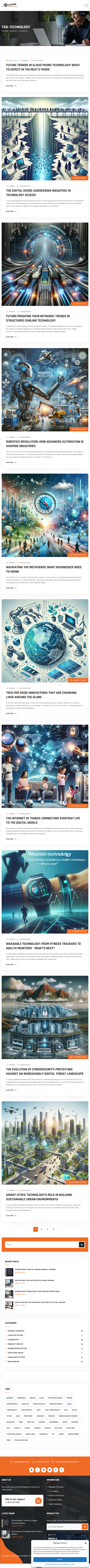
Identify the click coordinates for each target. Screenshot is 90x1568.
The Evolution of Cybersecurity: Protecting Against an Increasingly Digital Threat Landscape (44, 1071)
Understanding (73, 1434)
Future (9, 1416)
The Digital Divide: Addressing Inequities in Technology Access (38, 192)
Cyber (69, 1404)
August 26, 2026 (20, 1283)
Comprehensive (12, 1404)
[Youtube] (49, 1469)
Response (74, 1422)
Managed (51, 1416)
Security (17, 1428)
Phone (21, 1422)
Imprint (73, 1564)
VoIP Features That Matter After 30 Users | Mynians (34, 1280)
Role (8, 1428)
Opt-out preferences (51, 1564)
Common (69, 1398)
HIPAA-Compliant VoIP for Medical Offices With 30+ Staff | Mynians (40, 1302)
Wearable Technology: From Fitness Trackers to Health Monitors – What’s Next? (43, 946)
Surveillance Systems (16, 1357)
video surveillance (21, 1440)
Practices (30, 1422)
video (8, 1440)
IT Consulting (53, 1491)
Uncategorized (38, 60)
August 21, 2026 (20, 1305)
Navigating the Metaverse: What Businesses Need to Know (43, 569)
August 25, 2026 (20, 1294)
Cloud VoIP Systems (15, 1335)
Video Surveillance (55, 1504)
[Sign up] (85, 1527)
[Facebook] (31, 1469)
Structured (70, 1428)
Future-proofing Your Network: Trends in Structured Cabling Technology (38, 318)
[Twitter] (37, 1469)
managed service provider (68, 1416)
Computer (25, 1404)
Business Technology (16, 1331)
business (10, 1398)
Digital (74, 1410)
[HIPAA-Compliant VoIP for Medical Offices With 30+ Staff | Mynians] (9, 1305)
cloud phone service (55, 1398)
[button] (86, 1543)
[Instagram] (55, 1469)
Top (53, 1434)
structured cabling (14, 1434)
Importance (28, 1416)
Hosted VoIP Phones (56, 1496)
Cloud (41, 1398)
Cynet (38, 1410)
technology (43, 1434)
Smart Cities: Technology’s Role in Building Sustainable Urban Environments (39, 1197)
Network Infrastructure (17, 1348)
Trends (61, 1434)
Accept (60, 1559)
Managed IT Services (15, 1344)
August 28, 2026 (20, 1272)
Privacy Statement (64, 1564)
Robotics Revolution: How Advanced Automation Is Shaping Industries (45, 443)
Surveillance (30, 1434)
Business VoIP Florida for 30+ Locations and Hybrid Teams (37, 1291)
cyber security (26, 1410)
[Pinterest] (61, 1469)
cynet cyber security (52, 1410)
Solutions (58, 1428)
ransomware (53, 1422)
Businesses (21, 1398)
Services (37, 1428)
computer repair (39, 1404)
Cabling (32, 1398)
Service (27, 1428)
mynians (25, 60)
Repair (65, 1422)
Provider (42, 1422)
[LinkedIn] (43, 1469)
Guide (18, 1416)
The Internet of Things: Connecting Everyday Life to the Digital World (43, 820)
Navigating (10, 1422)
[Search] (80, 5)
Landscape (40, 1416)
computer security (56, 1404)
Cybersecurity (13, 1340)
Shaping (47, 1428)
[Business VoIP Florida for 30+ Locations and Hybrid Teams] (9, 1294)
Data (66, 1410)
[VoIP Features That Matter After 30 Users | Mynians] (9, 1283)
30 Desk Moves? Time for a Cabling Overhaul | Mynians (35, 1269)
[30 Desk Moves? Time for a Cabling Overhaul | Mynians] (9, 1272)
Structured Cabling (15, 1353)
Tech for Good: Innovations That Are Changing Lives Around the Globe (41, 694)
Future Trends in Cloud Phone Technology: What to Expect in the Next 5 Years (43, 67)
